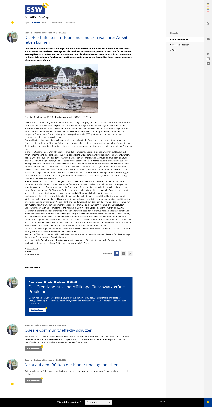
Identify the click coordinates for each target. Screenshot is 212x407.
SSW (44, 22)
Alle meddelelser (180, 39)
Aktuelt (36, 22)
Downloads (70, 22)
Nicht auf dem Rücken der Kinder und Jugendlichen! (72, 364)
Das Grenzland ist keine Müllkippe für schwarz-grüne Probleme (77, 289)
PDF (29, 251)
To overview (32, 248)
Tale (174, 50)
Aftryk (162, 401)
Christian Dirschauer (44, 33)
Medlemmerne (55, 22)
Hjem (27, 22)
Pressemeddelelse (180, 44)
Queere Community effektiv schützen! (59, 330)
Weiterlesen (37, 310)
